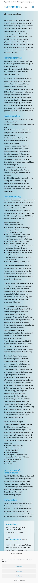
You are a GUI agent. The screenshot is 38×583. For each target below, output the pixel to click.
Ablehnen (19, 571)
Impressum (22, 580)
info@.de (16, 540)
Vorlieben (19, 576)
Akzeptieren (19, 566)
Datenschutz (16, 580)
